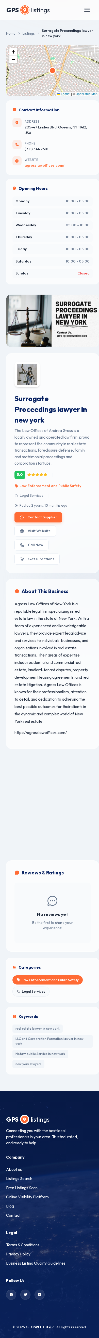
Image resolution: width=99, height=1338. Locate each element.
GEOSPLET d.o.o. (41, 1327)
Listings (29, 33)
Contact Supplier (42, 517)
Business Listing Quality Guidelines (35, 1263)
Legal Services (31, 495)
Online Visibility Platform (27, 1196)
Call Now (35, 545)
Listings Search (19, 1178)
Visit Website (39, 531)
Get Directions (41, 559)
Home (10, 33)
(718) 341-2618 (36, 149)
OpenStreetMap (86, 93)
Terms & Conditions (22, 1244)
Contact (13, 1215)
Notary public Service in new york (40, 1054)
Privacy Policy (18, 1253)
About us (14, 1169)
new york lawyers (28, 1064)
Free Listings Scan (22, 1187)
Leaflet (65, 93)
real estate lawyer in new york (37, 1028)
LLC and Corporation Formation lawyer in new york (49, 1041)
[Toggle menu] (87, 10)
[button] (13, 52)
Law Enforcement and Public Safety (50, 485)
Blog (10, 1206)
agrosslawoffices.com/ (44, 165)
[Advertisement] (49, 804)
